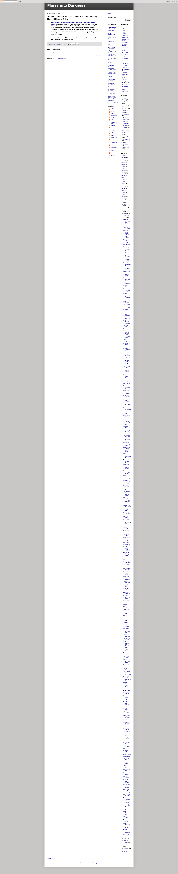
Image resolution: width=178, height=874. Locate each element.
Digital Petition (127, 754)
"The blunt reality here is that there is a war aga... (127, 584)
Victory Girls (125, 91)
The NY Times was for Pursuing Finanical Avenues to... (126, 369)
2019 (123, 171)
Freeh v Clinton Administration (127, 455)
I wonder (125, 720)
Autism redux (111, 80)
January (126, 848)
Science (124, 131)
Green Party (125, 108)
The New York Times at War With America (126, 493)
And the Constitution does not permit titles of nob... (126, 500)
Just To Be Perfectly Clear (126, 739)
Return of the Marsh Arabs (126, 345)
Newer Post (51, 56)
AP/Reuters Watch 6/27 (126, 396)
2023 (123, 162)
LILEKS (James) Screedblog (127, 322)
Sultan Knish (111, 96)
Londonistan (126, 690)
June (125, 218)
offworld (113, 150)
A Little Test (126, 364)
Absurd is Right (125, 607)
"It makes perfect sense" (125, 573)
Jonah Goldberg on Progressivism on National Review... (126, 256)
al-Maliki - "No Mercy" (126, 770)
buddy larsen (114, 137)
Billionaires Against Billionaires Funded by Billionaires (112, 99)
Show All (116, 102)
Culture (124, 105)
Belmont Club (125, 35)
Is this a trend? (127, 756)
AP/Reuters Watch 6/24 (126, 562)
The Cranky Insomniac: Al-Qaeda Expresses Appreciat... (126, 280)
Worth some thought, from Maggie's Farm (126, 644)
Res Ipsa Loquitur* (126, 517)
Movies (124, 119)
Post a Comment (54, 52)
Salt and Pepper (125, 817)
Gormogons (125, 54)
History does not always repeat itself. (126, 724)
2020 (123, 168)
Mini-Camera (125, 114)
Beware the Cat (126, 835)
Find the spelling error (126, 461)
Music (123, 121)
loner (112, 144)
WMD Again (126, 610)
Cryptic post (125, 101)
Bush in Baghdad (126, 777)
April (125, 840)
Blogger (96, 863)
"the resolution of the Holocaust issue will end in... (127, 761)
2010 (123, 190)
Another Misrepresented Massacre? (126, 825)
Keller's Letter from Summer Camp (126, 417)
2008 (123, 194)
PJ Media (124, 65)
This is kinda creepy (126, 565)
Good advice (126, 544)
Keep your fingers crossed (126, 392)
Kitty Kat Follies (125, 616)
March (125, 842)
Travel (123, 142)
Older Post (99, 56)
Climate (124, 100)
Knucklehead (114, 117)
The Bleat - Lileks (126, 83)
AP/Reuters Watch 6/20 (126, 619)
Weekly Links (125, 147)
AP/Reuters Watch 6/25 (126, 531)
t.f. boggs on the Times (126, 310)
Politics (124, 125)
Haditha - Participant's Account (126, 831)
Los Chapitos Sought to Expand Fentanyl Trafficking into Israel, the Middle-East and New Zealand (112, 72)
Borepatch (111, 83)
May (125, 838)
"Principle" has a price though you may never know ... (127, 355)
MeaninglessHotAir (114, 123)
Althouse (124, 30)
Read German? (126, 653)
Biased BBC (125, 37)
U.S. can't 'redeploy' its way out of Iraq (126, 487)
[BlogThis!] (73, 44)
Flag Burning (126, 383)
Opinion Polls (125, 123)
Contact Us (110, 13)
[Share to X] (75, 44)
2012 (123, 186)
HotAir (123, 56)
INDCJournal (126, 244)
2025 (123, 158)
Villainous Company (126, 228)
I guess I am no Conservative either (126, 744)
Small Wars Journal (125, 78)
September (126, 210)
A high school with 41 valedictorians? (127, 678)
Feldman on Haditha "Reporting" (126, 791)
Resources (124, 127)
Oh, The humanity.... (126, 708)
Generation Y (125, 52)
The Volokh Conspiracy (125, 85)
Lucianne (124, 60)
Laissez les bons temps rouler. (127, 444)
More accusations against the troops (126, 248)
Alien (124, 748)
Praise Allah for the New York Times (126, 578)
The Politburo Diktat (126, 534)
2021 (123, 166)
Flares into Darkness (66, 5)
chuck (112, 140)
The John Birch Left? (126, 326)
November (126, 204)
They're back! (126, 731)
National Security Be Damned (126, 482)
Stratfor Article (125, 132)
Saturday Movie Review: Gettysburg (126, 548)
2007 (123, 197)
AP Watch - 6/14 (126, 766)
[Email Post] (68, 44)
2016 (123, 177)
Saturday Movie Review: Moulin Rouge (126, 685)
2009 (123, 192)
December (126, 201)
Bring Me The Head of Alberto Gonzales (126, 555)
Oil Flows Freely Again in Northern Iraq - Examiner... (126, 234)
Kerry (124, 559)
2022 (123, 164)
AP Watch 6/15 (125, 751)
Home (74, 56)
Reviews (124, 129)
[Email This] (71, 44)
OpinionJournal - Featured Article (126, 273)
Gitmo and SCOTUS (126, 302)
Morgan (113, 125)
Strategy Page (125, 81)
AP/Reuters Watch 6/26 (126, 513)
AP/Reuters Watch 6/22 (126, 601)
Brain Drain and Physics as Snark (126, 704)
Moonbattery (125, 62)
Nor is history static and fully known (126, 717)
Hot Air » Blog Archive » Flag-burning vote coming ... (126, 378)
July (125, 215)
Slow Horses (111, 30)
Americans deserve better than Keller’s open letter (126, 315)
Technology (125, 136)
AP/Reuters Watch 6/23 (126, 593)
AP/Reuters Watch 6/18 (126, 665)
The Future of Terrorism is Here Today (127, 306)
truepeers (113, 153)
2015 (123, 179)
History (124, 110)
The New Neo (111, 79)
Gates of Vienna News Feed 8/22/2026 (111, 61)
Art (122, 98)
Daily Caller (125, 42)
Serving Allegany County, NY (126, 477)
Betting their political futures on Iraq (126, 630)
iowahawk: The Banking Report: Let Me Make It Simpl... (126, 430)
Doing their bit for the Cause (126, 539)
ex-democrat (114, 142)
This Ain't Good (125, 669)
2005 (123, 851)
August (125, 213)
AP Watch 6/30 (125, 286)
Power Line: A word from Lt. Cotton (126, 472)
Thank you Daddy (126, 657)
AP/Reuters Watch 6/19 (126, 635)
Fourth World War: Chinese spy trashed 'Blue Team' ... (127, 402)
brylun (112, 135)
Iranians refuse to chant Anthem (126, 697)
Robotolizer (114, 130)
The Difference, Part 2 (126, 290)
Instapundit (125, 58)
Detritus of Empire (124, 45)
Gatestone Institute (124, 50)
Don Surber (125, 47)
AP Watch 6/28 (125, 340)
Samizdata (124, 72)
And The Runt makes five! (126, 795)
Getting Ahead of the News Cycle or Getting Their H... (127, 508)
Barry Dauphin (113, 109)
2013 (123, 183)
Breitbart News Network (125, 40)
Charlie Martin (112, 112)
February (126, 845)
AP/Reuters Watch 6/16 (126, 729)
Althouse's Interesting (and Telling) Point (126, 222)
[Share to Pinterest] (78, 44)
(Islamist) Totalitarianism (127, 350)
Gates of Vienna (112, 58)
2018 (123, 173)
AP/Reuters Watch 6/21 (126, 612)
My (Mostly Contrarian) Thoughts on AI (111, 92)
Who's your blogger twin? (126, 813)
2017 (123, 175)
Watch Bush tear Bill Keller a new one (126, 466)
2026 (123, 155)
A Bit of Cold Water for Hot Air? (126, 241)
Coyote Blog (111, 89)
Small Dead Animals (125, 75)
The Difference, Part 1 (126, 799)
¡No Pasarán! (111, 47)
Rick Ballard (114, 128)
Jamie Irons (114, 115)
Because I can (126, 328)
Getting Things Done (127, 589)
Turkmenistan (125, 144)
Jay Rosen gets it (126, 361)
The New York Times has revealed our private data (126, 438)
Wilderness (126, 542)
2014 (123, 181)
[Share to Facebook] (76, 44)
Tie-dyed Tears (125, 650)
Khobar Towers (125, 527)
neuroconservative (114, 148)
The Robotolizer (126, 139)
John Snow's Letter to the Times (127, 423)
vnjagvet (113, 155)
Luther (112, 120)
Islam (123, 112)
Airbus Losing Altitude (126, 734)
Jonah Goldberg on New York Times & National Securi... (126, 334)
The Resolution (126, 712)
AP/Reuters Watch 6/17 (126, 693)
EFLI (123, 107)
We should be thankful (126, 569)
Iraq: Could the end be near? (126, 597)
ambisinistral (114, 132)
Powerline (124, 67)
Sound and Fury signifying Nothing (126, 624)
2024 (123, 160)
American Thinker (124, 32)
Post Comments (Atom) (60, 58)
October (126, 208)
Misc (123, 117)
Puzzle (125, 604)
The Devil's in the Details (126, 639)
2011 (123, 188)
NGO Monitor (125, 64)
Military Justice (125, 820)
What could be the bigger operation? (127, 661)
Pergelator (111, 41)
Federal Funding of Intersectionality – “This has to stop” (112, 37)
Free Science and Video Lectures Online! (126, 449)
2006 (123, 199)
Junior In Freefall (125, 773)
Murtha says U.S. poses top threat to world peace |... (127, 522)
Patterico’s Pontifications (126, 387)
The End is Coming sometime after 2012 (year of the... (126, 806)
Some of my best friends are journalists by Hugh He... (127, 266)
